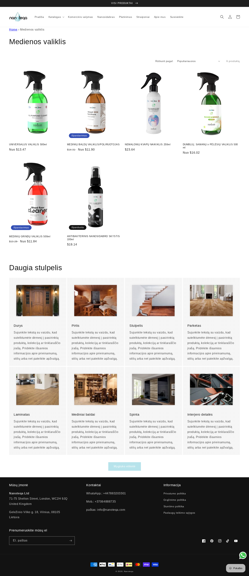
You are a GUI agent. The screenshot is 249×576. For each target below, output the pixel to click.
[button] (56, 17)
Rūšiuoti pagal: (164, 61)
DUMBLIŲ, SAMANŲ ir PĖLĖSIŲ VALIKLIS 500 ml (210, 146)
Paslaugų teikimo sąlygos (179, 512)
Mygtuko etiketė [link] (124, 466)
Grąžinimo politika (175, 499)
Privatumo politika (175, 493)
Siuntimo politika (174, 506)
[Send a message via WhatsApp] (243, 555)
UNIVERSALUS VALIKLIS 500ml (28, 144)
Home (13, 29)
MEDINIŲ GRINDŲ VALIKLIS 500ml (29, 236)
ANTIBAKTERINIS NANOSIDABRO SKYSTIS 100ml (93, 238)
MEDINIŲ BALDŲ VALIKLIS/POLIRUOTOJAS (93, 144)
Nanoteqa (128, 571)
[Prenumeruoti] (71, 540)
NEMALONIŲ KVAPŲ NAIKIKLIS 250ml (148, 144)
